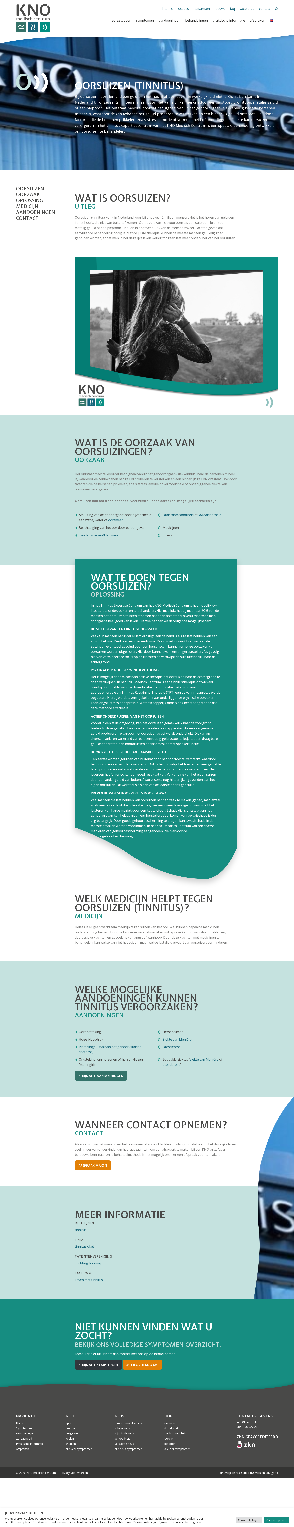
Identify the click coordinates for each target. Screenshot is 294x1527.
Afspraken (257, 20)
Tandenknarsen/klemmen (98, 535)
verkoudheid (122, 1438)
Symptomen (145, 20)
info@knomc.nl (246, 1422)
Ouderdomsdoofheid (178, 515)
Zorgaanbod (24, 1438)
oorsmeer (115, 520)
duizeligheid (171, 1428)
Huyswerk (254, 1473)
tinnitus (80, 1230)
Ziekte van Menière (177, 1039)
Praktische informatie (30, 1444)
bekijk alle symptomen (98, 1365)
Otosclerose (172, 1047)
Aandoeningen (169, 20)
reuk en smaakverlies (128, 1423)
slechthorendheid (175, 1433)
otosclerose (171, 1064)
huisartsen (202, 8)
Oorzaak (28, 194)
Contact (27, 218)
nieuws (220, 8)
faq (232, 8)
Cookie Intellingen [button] (249, 1520)
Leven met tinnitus (89, 1280)
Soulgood (272, 1473)
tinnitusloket (84, 1246)
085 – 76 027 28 (247, 1427)
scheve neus (123, 1428)
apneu (70, 1423)
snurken (71, 1444)
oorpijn (169, 1438)
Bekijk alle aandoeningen (100, 1076)
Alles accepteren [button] (276, 1520)
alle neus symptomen (128, 1449)
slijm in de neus (125, 1433)
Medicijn (27, 206)
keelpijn (70, 1438)
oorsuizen (30, 189)
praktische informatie (229, 20)
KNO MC (167, 8)
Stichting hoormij (88, 1263)
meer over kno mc (142, 1365)
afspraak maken (92, 1165)
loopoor (169, 1444)
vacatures (247, 8)
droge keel (72, 1433)
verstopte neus (124, 1444)
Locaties (183, 8)
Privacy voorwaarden (74, 1473)
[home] (59, 18)
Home (20, 1423)
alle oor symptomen (177, 1449)
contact (264, 8)
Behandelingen (196, 20)
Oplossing (29, 200)
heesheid (71, 1428)
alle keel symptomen (79, 1449)
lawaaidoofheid (209, 515)
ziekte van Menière (204, 1059)
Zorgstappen (121, 20)
